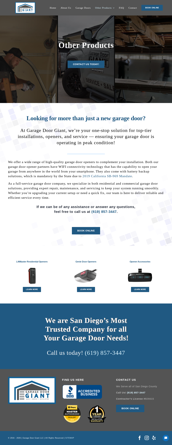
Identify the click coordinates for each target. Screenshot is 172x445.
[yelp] (154, 438)
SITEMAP (69, 438)
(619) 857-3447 (104, 212)
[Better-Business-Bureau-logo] (82, 385)
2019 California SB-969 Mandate (107, 176)
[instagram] (147, 438)
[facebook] (139, 438)
